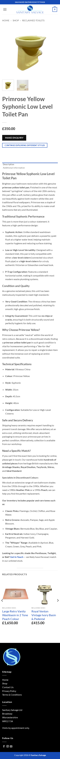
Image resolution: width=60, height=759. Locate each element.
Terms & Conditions (12, 694)
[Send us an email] (11, 746)
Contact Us (8, 687)
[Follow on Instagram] (7, 746)
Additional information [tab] (14, 167)
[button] (5, 9)
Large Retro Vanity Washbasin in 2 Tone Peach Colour (15, 615)
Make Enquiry (14, 137)
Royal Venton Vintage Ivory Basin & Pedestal (43, 615)
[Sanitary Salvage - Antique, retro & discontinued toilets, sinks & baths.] (30, 9)
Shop (16, 20)
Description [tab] (8, 164)
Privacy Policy (9, 691)
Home (5, 20)
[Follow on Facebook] (4, 746)
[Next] (53, 49)
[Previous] (7, 49)
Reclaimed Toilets (33, 20)
